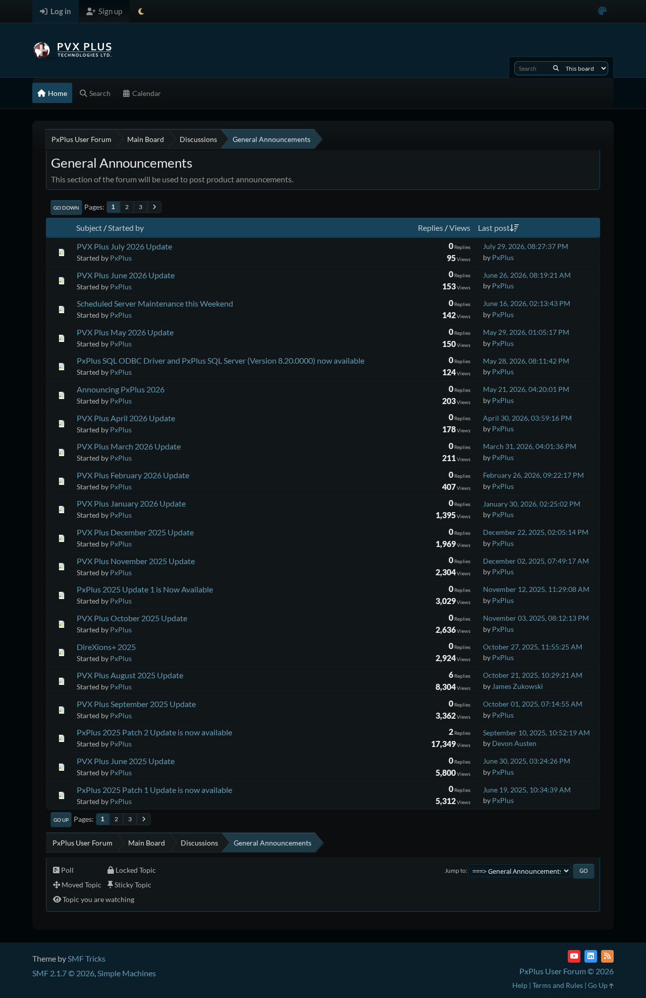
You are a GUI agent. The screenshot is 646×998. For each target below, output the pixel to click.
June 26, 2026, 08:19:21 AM (527, 275)
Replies (430, 227)
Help (519, 985)
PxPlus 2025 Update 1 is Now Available (145, 589)
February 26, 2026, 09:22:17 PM (533, 475)
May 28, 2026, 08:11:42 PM (526, 361)
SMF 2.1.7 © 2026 (63, 973)
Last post (494, 227)
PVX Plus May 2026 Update (125, 332)
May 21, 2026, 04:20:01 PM (526, 389)
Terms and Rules (557, 985)
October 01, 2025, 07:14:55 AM (532, 704)
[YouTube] (574, 956)
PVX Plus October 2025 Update (132, 618)
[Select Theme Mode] (141, 11)
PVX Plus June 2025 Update (126, 761)
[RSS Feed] (607, 956)
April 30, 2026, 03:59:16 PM (527, 418)
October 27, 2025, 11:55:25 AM (532, 646)
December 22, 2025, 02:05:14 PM (535, 532)
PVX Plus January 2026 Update (131, 503)
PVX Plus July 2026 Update (124, 246)
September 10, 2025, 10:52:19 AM (536, 732)
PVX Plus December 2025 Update (135, 532)
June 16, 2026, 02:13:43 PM (526, 303)
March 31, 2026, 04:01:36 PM (529, 446)
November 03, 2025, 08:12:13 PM (536, 618)
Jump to (455, 870)
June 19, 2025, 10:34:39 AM (527, 789)
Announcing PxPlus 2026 (121, 389)
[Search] (556, 68)
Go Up (61, 820)
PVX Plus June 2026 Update (126, 275)
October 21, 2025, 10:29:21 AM (532, 675)
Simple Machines (126, 973)
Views (459, 227)
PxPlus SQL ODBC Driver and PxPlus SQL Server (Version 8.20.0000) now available (220, 360)
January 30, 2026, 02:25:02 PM (531, 504)
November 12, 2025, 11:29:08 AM (536, 589)
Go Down (66, 208)
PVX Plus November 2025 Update (136, 561)
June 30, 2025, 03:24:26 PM (526, 761)
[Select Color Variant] (602, 11)
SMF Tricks (86, 958)
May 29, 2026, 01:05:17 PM (526, 332)
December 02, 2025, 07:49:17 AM (536, 561)
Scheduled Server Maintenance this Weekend (155, 303)
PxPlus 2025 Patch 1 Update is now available (154, 789)
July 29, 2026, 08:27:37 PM (525, 246)
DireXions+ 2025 (106, 647)
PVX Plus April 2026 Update (126, 418)
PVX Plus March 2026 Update (129, 446)
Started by (126, 227)
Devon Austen (514, 743)
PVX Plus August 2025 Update (130, 675)
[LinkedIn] (590, 956)
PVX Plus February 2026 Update (133, 475)
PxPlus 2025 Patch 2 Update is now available (154, 732)
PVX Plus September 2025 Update (136, 704)
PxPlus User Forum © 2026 (566, 971)
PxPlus (121, 258)
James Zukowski (517, 686)
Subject (89, 227)
